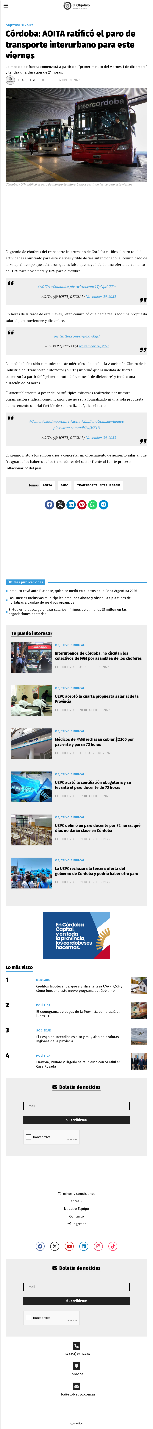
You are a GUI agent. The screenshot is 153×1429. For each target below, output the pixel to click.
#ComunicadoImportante (49, 421)
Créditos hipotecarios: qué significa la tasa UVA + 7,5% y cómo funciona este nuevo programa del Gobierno (79, 988)
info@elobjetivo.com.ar (76, 1394)
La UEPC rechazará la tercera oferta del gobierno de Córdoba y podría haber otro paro (96, 871)
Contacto (76, 1216)
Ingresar (78, 1224)
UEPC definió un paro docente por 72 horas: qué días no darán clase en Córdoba (97, 828)
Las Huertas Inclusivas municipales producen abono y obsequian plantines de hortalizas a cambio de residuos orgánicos (69, 600)
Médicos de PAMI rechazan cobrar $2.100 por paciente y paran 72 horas (94, 742)
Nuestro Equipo (76, 1208)
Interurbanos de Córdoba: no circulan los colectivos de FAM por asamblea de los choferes (98, 656)
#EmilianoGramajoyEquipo (102, 421)
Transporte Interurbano (98, 485)
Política (43, 1005)
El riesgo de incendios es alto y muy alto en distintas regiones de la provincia (77, 1039)
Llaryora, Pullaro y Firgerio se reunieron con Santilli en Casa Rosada (78, 1064)
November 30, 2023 (100, 296)
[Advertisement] (76, 217)
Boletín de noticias (79, 1087)
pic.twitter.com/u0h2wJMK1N (76, 427)
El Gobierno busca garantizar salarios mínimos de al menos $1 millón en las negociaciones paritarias (67, 612)
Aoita (47, 485)
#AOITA (44, 286)
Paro (64, 485)
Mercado (43, 980)
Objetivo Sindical (20, 25)
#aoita (75, 421)
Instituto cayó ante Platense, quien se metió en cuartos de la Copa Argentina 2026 (72, 591)
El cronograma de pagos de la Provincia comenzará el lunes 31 (78, 1014)
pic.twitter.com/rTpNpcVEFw (93, 286)
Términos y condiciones (76, 1193)
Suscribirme (76, 1120)
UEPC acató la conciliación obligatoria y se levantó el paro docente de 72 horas (93, 785)
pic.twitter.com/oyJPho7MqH (76, 336)
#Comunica (60, 286)
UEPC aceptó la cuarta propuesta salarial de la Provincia (97, 699)
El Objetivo (27, 80)
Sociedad (43, 1030)
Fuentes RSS (77, 1201)
